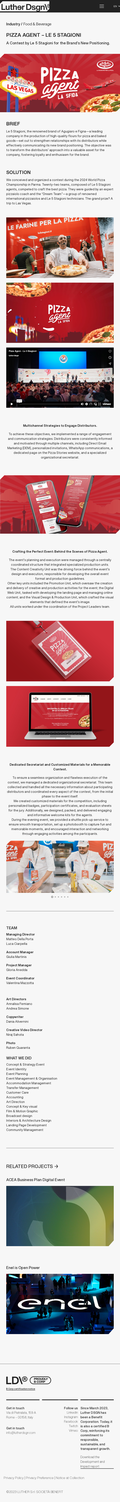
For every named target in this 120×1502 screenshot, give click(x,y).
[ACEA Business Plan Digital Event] (60, 1211)
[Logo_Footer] (29, 1380)
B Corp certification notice (20, 1389)
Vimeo (73, 1430)
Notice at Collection (70, 1477)
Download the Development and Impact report (92, 1461)
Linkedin (72, 1412)
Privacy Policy (14, 1477)
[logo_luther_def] (24, 6)
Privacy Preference (40, 1477)
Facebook (71, 1421)
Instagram (71, 1417)
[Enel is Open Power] (60, 1299)
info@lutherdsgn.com (21, 1432)
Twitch (73, 1426)
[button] (102, 6)
